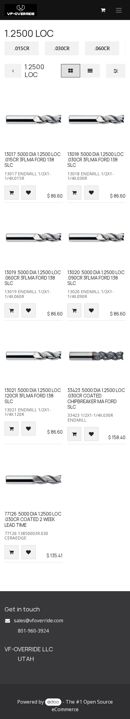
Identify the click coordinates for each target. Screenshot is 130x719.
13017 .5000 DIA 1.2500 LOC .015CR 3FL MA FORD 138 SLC (32, 159)
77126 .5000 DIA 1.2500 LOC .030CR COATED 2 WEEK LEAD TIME (33, 519)
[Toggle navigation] (118, 10)
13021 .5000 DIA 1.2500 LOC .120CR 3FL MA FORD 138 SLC (33, 395)
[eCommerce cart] (102, 10)
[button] (11, 192)
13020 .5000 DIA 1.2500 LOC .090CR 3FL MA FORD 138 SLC (96, 278)
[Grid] (70, 71)
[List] (90, 71)
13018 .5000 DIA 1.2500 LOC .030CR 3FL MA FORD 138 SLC (95, 159)
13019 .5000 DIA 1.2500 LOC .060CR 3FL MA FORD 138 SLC (33, 278)
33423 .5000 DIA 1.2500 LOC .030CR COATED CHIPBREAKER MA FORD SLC (96, 398)
